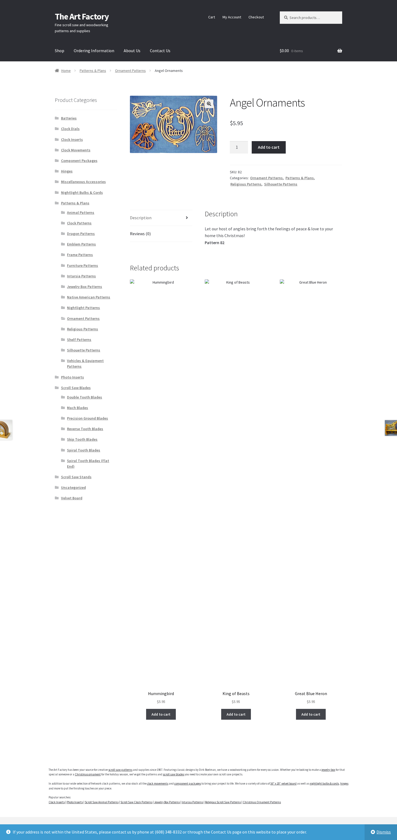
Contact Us (160, 50)
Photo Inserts (72, 377)
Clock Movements (75, 150)
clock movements (157, 783)
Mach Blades (77, 407)
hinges (344, 783)
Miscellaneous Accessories (83, 181)
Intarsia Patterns (81, 276)
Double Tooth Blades (84, 397)
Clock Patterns (79, 223)
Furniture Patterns (82, 265)
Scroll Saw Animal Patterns (102, 802)
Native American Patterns (88, 297)
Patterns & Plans (93, 70)
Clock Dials (70, 128)
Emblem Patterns (81, 244)
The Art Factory (82, 16)
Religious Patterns (245, 184)
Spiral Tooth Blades (83, 450)
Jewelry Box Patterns (84, 286)
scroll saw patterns (120, 770)
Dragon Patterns (81, 233)
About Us (132, 50)
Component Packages (79, 160)
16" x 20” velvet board (283, 783)
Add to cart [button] (161, 714)
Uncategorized (73, 487)
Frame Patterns (80, 254)
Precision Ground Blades (87, 418)
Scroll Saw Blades (76, 387)
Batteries (69, 118)
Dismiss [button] (383, 832)
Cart (211, 17)
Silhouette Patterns (280, 184)
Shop (59, 50)
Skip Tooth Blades (82, 439)
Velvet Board (71, 498)
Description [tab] (141, 217)
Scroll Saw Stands (76, 476)
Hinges (67, 171)
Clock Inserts (72, 139)
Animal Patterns (80, 212)
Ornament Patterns (130, 70)
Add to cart (269, 147)
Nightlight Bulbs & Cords (82, 192)
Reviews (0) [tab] (140, 233)
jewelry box (328, 770)
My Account (232, 17)
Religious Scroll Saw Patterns (223, 802)
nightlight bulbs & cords (324, 783)
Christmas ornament (88, 774)
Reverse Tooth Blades (85, 428)
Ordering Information (94, 50)
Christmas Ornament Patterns (262, 802)
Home (66, 70)
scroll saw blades (173, 774)
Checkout (256, 17)
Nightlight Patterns (83, 307)
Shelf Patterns (79, 339)
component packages (187, 783)
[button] (209, 103)
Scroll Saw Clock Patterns (136, 802)
